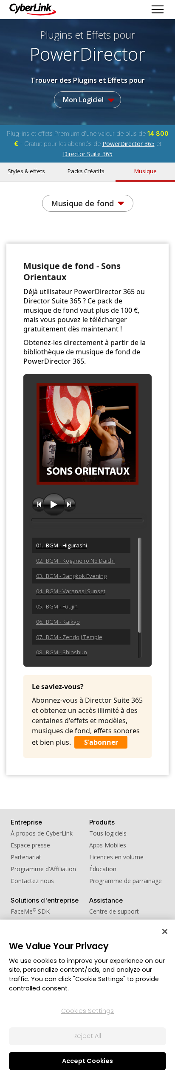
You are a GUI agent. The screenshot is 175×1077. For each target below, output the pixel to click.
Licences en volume (116, 857)
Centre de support (114, 911)
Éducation (102, 869)
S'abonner (101, 742)
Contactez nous (32, 881)
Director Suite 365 (88, 154)
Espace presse (30, 845)
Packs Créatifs (86, 171)
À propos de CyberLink (42, 833)
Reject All (87, 1036)
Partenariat (26, 857)
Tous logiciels (108, 833)
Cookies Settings (87, 1011)
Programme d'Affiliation (43, 869)
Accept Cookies (87, 1061)
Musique (145, 171)
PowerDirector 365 (128, 144)
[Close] (164, 931)
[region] (87, 998)
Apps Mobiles (107, 845)
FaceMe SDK (30, 911)
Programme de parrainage (125, 881)
